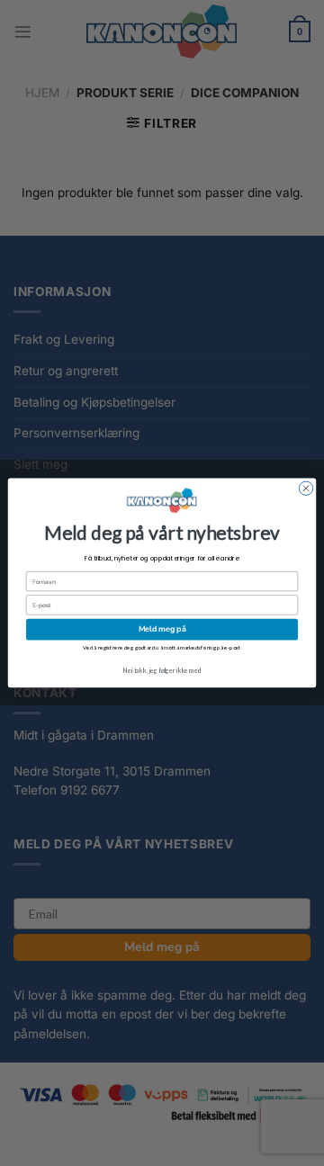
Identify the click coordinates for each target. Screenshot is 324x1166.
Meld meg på (162, 629)
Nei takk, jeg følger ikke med (162, 670)
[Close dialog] (305, 488)
